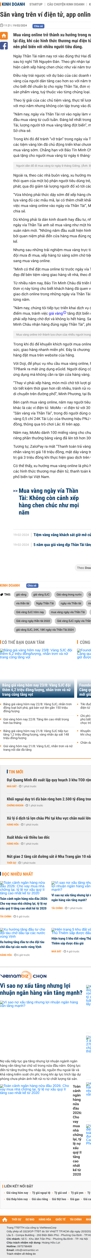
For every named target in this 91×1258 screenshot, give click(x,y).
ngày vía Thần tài (71, 603)
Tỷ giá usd (60, 1192)
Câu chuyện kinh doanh (65, 4)
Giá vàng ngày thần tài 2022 (33, 621)
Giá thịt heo (59, 1199)
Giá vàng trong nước (69, 594)
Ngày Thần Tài (45, 603)
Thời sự (11, 862)
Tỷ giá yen (77, 1192)
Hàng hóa (13, 824)
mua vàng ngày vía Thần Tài (68, 612)
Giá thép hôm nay (17, 1199)
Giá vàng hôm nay (17, 1192)
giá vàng (21, 594)
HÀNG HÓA (45, 1219)
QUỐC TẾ (60, 1219)
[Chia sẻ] (4, 45)
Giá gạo (74, 1199)
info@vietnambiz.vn (26, 1250)
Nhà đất (12, 786)
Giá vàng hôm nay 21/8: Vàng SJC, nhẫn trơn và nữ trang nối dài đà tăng (38, 748)
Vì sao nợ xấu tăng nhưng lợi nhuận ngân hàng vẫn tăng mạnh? (41, 989)
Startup (35, 4)
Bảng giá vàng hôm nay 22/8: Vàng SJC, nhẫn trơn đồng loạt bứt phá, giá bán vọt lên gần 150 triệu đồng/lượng (37, 708)
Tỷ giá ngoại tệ (41, 1192)
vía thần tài (22, 603)
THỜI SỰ (16, 1219)
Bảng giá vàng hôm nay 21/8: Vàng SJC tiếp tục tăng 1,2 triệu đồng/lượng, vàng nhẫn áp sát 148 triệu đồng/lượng (36, 734)
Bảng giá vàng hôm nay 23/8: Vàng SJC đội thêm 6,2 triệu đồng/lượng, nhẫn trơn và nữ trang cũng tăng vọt (36, 690)
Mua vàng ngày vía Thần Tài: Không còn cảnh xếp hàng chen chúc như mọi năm (49, 501)
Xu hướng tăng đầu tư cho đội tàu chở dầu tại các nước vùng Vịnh (22, 944)
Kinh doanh (13, 4)
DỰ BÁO (30, 1219)
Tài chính (5, 916)
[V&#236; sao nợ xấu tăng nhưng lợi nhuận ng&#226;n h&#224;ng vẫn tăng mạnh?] (41, 1028)
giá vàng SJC (41, 594)
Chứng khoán (15, 805)
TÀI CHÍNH (76, 1219)
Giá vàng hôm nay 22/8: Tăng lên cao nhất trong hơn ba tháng (36, 721)
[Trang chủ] (4, 36)
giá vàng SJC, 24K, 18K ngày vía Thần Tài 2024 (45, 630)
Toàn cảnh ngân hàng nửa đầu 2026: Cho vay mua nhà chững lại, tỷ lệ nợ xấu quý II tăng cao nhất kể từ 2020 (24, 903)
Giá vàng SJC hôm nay (30, 612)
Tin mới (16, 771)
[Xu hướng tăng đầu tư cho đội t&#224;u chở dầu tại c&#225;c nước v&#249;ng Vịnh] (24, 933)
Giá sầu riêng (40, 1199)
